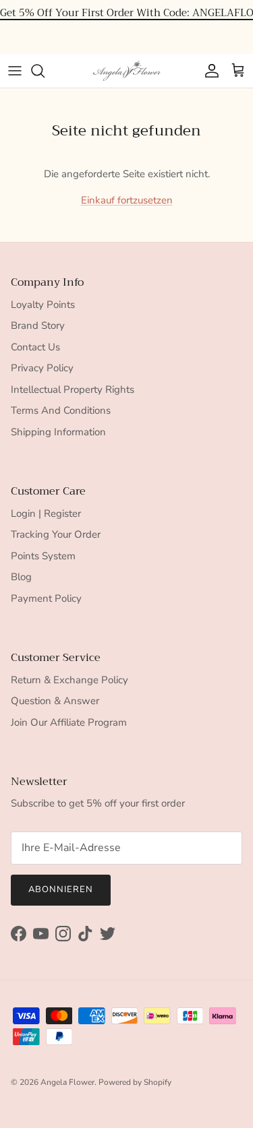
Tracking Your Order (56, 534)
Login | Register (46, 513)
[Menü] (15, 71)
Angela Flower (67, 1082)
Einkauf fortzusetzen (127, 200)
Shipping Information (58, 432)
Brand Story (38, 325)
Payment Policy (46, 598)
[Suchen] (44, 71)
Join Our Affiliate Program (69, 722)
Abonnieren (60, 889)
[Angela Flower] (127, 71)
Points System (43, 556)
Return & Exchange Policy (69, 680)
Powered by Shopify (135, 1082)
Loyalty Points (43, 304)
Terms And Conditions (61, 410)
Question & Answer (55, 701)
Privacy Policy (42, 368)
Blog (21, 577)
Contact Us (35, 347)
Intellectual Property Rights (72, 389)
